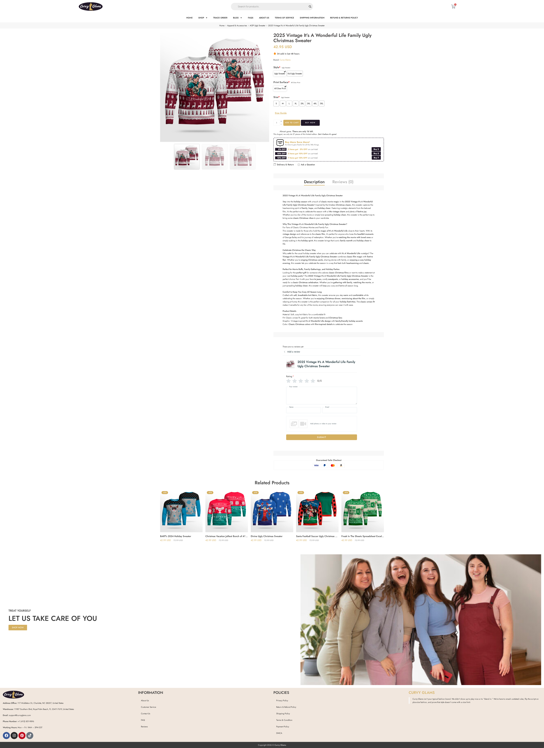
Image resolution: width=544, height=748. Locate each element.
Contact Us (145, 713)
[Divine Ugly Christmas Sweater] (226, 511)
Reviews (144, 726)
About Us (264, 17)
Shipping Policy (283, 713)
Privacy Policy (282, 700)
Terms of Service (284, 17)
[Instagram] (14, 735)
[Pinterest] (22, 735)
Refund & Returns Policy (344, 17)
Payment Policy (282, 726)
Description (314, 182)
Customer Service (148, 706)
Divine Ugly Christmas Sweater (221, 536)
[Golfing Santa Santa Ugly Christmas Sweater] (362, 511)
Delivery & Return (285, 164)
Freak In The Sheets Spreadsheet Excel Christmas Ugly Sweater (317, 536)
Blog (236, 17)
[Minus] (281, 124)
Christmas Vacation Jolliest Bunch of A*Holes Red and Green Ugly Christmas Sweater (181, 536)
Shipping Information (312, 17)
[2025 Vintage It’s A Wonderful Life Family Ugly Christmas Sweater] (214, 87)
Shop (201, 17)
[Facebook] (6, 735)
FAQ (143, 720)
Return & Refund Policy (286, 706)
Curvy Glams (285, 59)
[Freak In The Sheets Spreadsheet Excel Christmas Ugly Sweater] (317, 511)
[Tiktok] (29, 735)
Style (276, 67)
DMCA (279, 733)
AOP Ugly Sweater (257, 25)
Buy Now (310, 122)
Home (189, 17)
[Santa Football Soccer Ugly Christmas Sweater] (272, 511)
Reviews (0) (342, 182)
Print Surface (281, 82)
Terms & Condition (284, 720)
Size (276, 97)
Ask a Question (307, 164)
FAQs (250, 17)
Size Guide (281, 113)
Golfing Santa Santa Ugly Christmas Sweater (362, 536)
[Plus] (281, 121)
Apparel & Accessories (237, 25)
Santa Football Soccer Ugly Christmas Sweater (272, 536)
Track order (220, 17)
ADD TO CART (292, 122)
